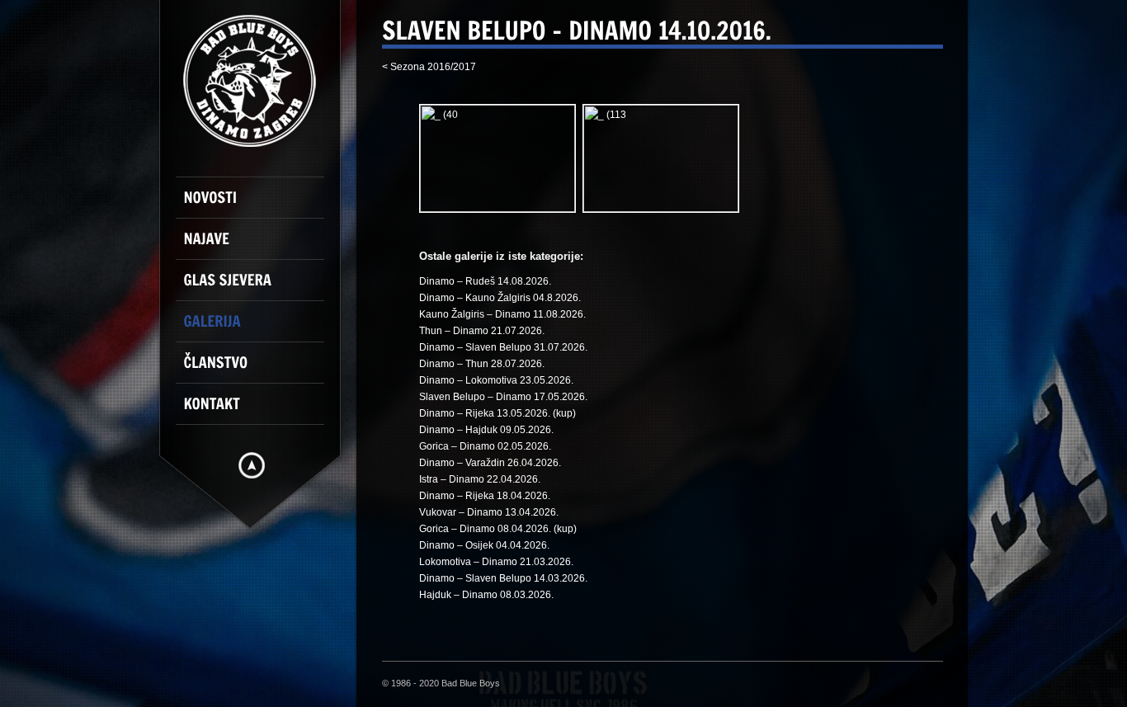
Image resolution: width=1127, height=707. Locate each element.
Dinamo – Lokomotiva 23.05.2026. (496, 380)
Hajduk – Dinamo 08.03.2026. (486, 595)
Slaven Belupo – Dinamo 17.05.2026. (503, 397)
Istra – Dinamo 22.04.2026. (479, 479)
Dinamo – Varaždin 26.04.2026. (490, 463)
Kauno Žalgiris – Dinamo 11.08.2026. (502, 314)
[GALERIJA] (258, 328)
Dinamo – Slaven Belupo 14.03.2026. (503, 578)
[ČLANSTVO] (258, 369)
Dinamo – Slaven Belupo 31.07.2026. (503, 347)
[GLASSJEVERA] (258, 287)
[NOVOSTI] (258, 204)
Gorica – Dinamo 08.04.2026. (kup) (498, 529)
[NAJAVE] (258, 245)
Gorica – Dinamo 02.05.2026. (485, 446)
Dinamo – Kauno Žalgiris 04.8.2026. (500, 298)
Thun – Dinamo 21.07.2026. (482, 331)
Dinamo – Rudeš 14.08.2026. (485, 281)
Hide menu (251, 465)
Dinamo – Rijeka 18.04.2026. (484, 496)
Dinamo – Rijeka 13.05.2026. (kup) (497, 413)
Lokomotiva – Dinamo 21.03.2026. (496, 562)
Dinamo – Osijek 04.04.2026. (484, 545)
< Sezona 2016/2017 (429, 67)
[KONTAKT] (258, 410)
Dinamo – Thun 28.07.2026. (482, 364)
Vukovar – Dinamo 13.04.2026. (489, 512)
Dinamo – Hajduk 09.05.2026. (486, 430)
